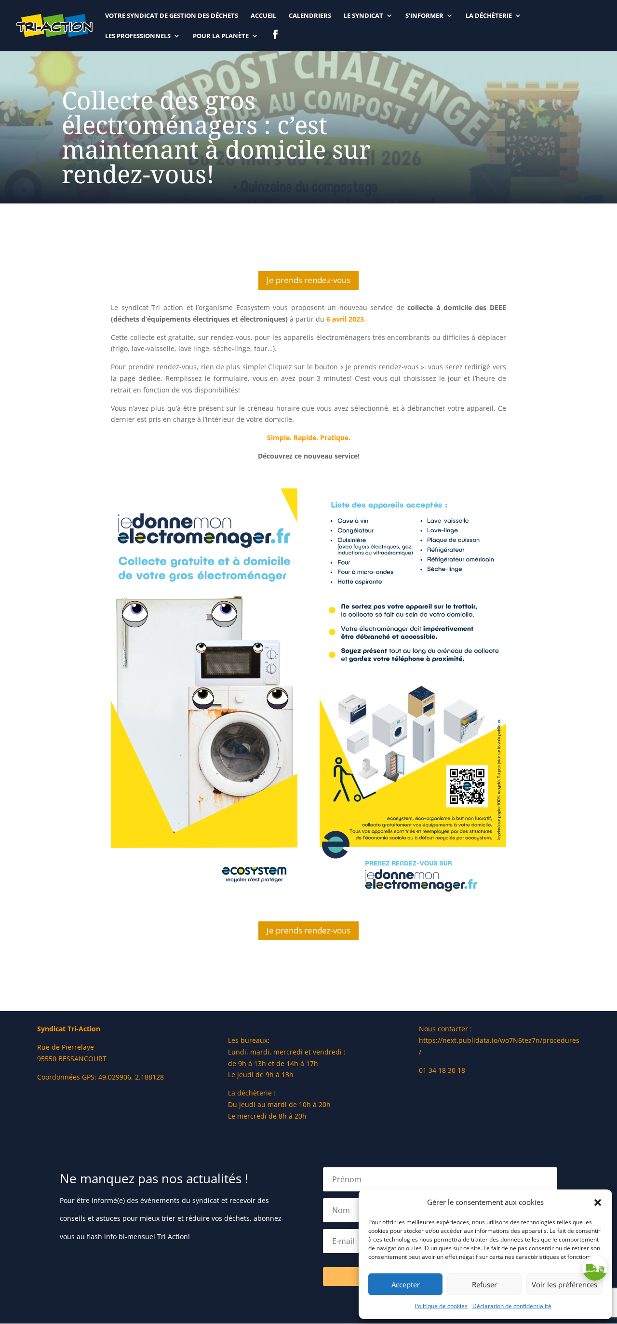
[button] (598, 1202)
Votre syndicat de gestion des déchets (171, 16)
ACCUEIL (263, 16)
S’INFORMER (424, 16)
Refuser (484, 1284)
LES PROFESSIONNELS (138, 36)
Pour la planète (221, 36)
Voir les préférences (564, 1284)
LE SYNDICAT (363, 16)
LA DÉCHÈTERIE (489, 16)
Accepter (405, 1284)
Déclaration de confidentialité (511, 1306)
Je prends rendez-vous (308, 279)
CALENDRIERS (310, 16)
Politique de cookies (441, 1306)
